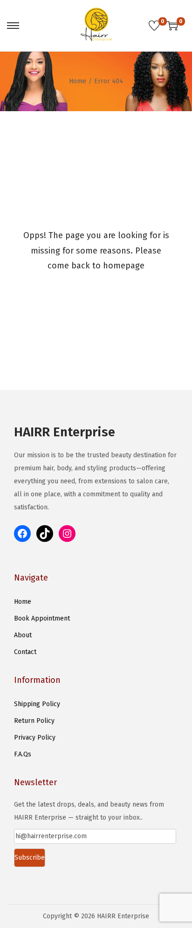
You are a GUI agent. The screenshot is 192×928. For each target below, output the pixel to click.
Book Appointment (42, 618)
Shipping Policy (37, 704)
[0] (154, 25)
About (23, 635)
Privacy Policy (34, 737)
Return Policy (34, 721)
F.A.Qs (22, 754)
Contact (25, 652)
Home (77, 81)
